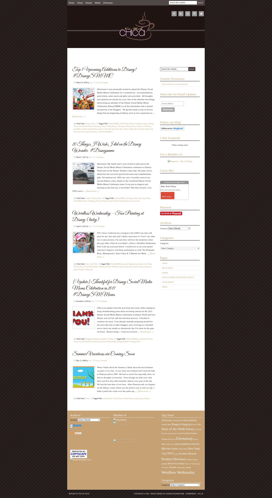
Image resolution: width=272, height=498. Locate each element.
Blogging (88, 339)
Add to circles (166, 196)
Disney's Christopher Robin (121, 126)
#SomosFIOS (177, 421)
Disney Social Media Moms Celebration (87, 126)
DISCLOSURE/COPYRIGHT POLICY (178, 277)
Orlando (126, 201)
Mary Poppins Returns (90, 129)
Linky (126, 267)
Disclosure (108, 3)
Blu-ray (193, 424)
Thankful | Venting (107, 339)
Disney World (106, 126)
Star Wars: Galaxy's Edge (124, 129)
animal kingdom (129, 264)
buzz (137, 264)
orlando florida (138, 267)
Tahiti (136, 398)
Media (97, 3)
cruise (105, 398)
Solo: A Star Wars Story (107, 129)
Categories (164, 243)
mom (130, 267)
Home (71, 3)
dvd (196, 429)
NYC (170, 453)
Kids (163, 444)
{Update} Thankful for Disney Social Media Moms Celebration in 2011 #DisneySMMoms (112, 288)
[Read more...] (78, 116)
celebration (143, 339)
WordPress (191, 494)
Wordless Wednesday (85, 270)
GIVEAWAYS (168, 282)
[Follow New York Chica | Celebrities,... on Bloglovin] (172, 130)
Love (172, 444)
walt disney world (96, 132)
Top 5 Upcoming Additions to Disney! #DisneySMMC (104, 72)
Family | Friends (90, 198)
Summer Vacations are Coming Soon (103, 354)
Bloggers (176, 424)
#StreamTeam (190, 420)
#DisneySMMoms (116, 264)
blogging (185, 424)
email (113, 342)
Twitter (138, 342)
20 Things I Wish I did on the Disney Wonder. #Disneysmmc (106, 147)
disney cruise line (139, 198)
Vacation (147, 398)
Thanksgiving (195, 464)
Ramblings (96, 339)
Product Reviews (174, 459)
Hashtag (119, 342)
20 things (129, 198)
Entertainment (172, 433)
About (80, 3)
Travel (93, 124)
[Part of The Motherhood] (124, 441)
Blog (169, 424)
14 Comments (102, 301)
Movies (166, 448)
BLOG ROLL (168, 268)
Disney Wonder (101, 201)
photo (75, 270)
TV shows (165, 468)
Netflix (175, 448)
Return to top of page (79, 494)
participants (147, 267)
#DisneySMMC (113, 124)
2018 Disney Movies (127, 124)
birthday (164, 424)
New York (183, 449)
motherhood (186, 444)
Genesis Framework (175, 494)
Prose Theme (156, 494)
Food (170, 439)
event (179, 433)
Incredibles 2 (78, 129)
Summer (131, 398)
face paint (119, 267)
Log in (200, 494)
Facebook (186, 433)
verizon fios (181, 468)
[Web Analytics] (75, 434)
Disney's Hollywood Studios (141, 126)
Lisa (91, 83)
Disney (87, 124)
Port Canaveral (135, 201)
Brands (89, 3)
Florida (120, 201)
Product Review (188, 453)
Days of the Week (91, 264)
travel (141, 398)
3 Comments (99, 157)
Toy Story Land (83, 132)
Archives (163, 228)
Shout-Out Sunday (176, 463)
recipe (189, 459)
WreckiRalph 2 (107, 132)
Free (174, 439)
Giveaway (184, 438)
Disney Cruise (112, 398)
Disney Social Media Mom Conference (92, 267)
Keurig (196, 439)
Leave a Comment (102, 83)
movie (195, 443)
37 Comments (100, 226)
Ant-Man (138, 124)
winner (188, 467)
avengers (145, 124)
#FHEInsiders (167, 420)
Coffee (198, 424)
